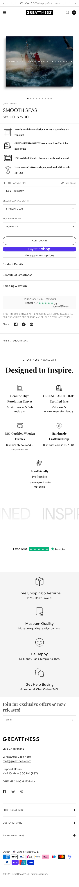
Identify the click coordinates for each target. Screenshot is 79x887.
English (6, 851)
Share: (6, 324)
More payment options (39, 255)
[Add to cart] (39, 241)
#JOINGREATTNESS (13, 835)
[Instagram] (16, 791)
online (20, 749)
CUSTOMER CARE (12, 822)
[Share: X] (23, 324)
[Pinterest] (24, 791)
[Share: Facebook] (15, 324)
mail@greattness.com (17, 761)
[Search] (67, 12)
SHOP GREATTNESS (13, 810)
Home (6, 340)
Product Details (13, 264)
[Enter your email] (72, 719)
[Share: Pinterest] (31, 324)
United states (28, 851)
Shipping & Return (15, 286)
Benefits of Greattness (17, 275)
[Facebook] (7, 791)
